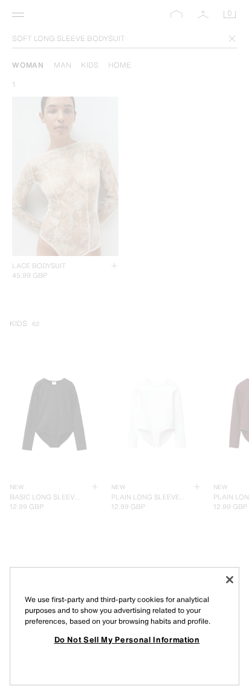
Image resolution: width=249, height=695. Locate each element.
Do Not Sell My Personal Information (127, 639)
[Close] (229, 579)
